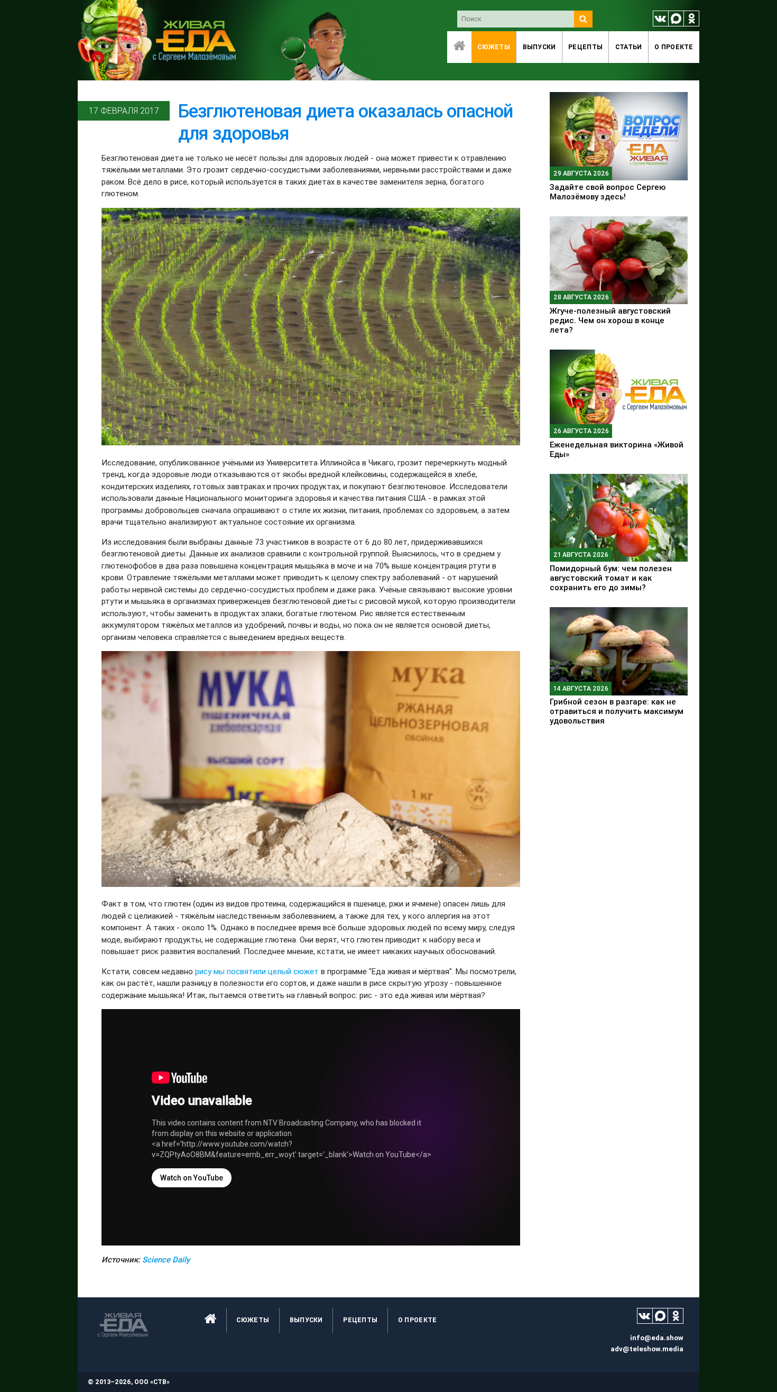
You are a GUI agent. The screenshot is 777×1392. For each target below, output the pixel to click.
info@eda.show (656, 1337)
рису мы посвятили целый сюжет (257, 971)
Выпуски (539, 47)
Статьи (628, 47)
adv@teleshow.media (646, 1348)
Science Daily (166, 1259)
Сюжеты (493, 47)
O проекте (673, 47)
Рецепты (585, 47)
